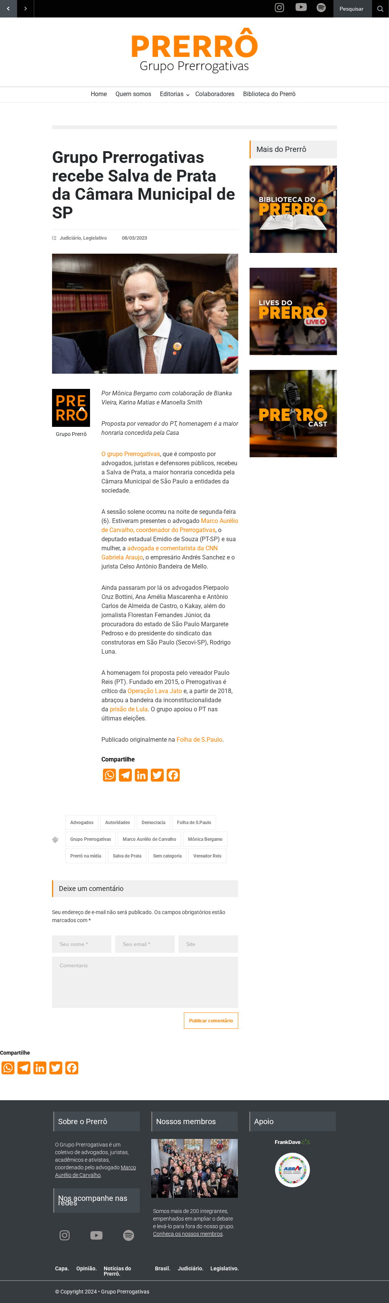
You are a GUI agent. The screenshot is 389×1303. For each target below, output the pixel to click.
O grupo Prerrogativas (130, 454)
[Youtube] (96, 1235)
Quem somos (133, 94)
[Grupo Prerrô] (71, 408)
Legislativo (95, 238)
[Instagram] (64, 1235)
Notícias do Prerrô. (117, 1271)
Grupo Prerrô (71, 434)
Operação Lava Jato (155, 691)
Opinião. (86, 1268)
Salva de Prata (127, 856)
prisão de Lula (129, 709)
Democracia (153, 822)
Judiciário (70, 238)
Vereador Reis (207, 856)
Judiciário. (191, 1268)
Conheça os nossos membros (188, 1234)
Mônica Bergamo (205, 839)
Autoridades (117, 822)
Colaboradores (214, 94)
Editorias (171, 94)
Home (99, 94)
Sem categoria (167, 856)
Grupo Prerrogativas (90, 839)
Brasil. (163, 1268)
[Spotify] (128, 1235)
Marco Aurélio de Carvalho (149, 839)
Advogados (81, 822)
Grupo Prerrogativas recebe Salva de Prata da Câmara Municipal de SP (143, 184)
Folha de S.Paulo (199, 739)
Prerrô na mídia (85, 856)
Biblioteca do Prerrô (269, 94)
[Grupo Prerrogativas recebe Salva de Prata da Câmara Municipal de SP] (145, 314)
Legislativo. (224, 1268)
